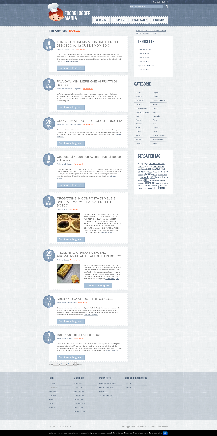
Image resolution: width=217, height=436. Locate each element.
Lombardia (156, 116)
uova (140, 188)
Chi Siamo (52, 383)
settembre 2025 (79, 412)
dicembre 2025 (79, 399)
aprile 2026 (78, 383)
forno (149, 174)
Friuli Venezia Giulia (142, 112)
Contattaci (52, 395)
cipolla (145, 169)
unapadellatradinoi (70, 303)
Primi (154, 124)
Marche (138, 120)
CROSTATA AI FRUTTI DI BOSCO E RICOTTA (89, 121)
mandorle (141, 180)
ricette (158, 185)
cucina (141, 171)
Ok (165, 433)
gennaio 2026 (79, 395)
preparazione (142, 185)
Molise (155, 120)
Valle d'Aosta (140, 143)
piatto (152, 183)
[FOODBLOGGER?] (139, 20)
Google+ (52, 408)
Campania (139, 100)
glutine (164, 175)
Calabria (155, 97)
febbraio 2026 (79, 391)
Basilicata (139, 97)
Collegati (165, 2)
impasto (144, 177)
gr (139, 177)
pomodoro (165, 183)
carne (150, 166)
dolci (150, 172)
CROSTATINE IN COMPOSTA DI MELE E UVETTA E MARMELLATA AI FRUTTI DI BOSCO (86, 202)
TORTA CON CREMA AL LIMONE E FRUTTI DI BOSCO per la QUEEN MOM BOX (88, 43)
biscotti (162, 164)
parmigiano (141, 183)
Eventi (155, 108)
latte (152, 177)
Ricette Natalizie (143, 70)
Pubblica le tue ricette (106, 387)
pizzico (158, 183)
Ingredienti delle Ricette (146, 66)
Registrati (156, 2)
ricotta (164, 185)
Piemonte (139, 124)
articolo (155, 163)
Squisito (66, 260)
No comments (80, 49)
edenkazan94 (68, 164)
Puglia (138, 128)
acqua (142, 163)
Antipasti (155, 93)
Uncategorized (158, 139)
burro (141, 166)
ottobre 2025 (78, 408)
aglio (148, 163)
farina (163, 171)
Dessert (155, 104)
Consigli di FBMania (159, 100)
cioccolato (158, 166)
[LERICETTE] (101, 20)
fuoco (155, 175)
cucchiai (160, 168)
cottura (151, 169)
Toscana (138, 135)
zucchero (158, 188)
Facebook (156, 172)
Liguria (138, 116)
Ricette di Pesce (143, 54)
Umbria (138, 139)
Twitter (51, 403)
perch (147, 183)
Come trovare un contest (107, 383)
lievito (158, 177)
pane (157, 180)
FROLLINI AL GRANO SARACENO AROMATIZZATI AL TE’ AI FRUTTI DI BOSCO (89, 254)
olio (146, 180)
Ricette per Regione (145, 50)
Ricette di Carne (143, 58)
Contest (138, 104)
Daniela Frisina (69, 49)
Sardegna (156, 128)
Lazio (154, 112)
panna (162, 180)
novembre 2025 (79, 403)
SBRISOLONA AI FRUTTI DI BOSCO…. (85, 299)
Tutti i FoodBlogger (105, 395)
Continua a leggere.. (73, 61)
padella (152, 180)
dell (147, 172)
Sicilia (155, 132)
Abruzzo (138, 93)
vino (149, 188)
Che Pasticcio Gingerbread (73, 89)
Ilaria (65, 209)
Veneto (155, 143)
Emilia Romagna (141, 108)
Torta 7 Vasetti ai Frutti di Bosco (79, 334)
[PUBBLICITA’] (158, 20)
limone (165, 177)
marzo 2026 (78, 387)
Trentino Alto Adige (159, 135)
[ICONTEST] (120, 20)
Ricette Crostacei (144, 62)
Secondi (138, 132)
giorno (159, 175)
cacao (146, 166)
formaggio (141, 175)
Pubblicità (52, 391)
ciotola (140, 169)
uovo (145, 188)
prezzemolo (151, 185)
